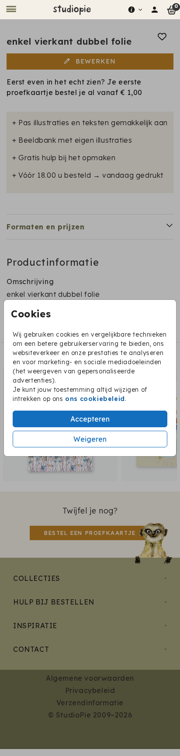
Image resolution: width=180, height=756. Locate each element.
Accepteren (90, 419)
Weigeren (90, 439)
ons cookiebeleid (95, 399)
